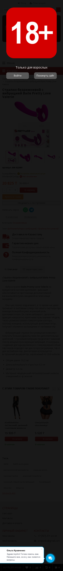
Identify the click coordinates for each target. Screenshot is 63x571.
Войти (17, 75)
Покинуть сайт (45, 75)
